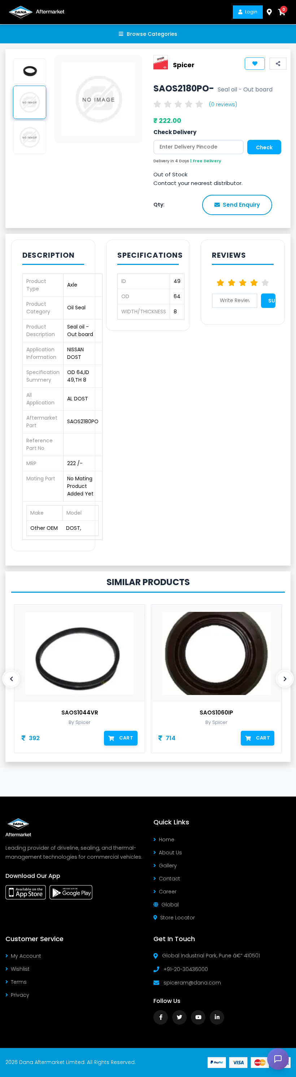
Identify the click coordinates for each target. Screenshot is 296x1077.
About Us (170, 852)
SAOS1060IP (216, 712)
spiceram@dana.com (192, 982)
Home (166, 839)
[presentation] (11, 679)
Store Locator (177, 917)
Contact (169, 878)
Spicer (184, 64)
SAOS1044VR (79, 712)
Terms (19, 982)
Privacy (20, 995)
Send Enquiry (241, 205)
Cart (126, 737)
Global (170, 904)
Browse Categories (152, 34)
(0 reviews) (223, 104)
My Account (26, 956)
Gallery (168, 865)
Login (251, 11)
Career (168, 891)
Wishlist (20, 969)
